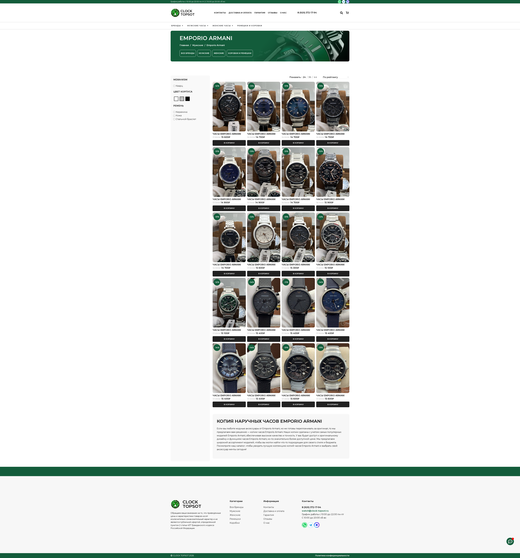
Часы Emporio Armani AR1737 (261, 331)
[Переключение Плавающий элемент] (510, 541)
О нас (283, 13)
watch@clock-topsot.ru (315, 511)
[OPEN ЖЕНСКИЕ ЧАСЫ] (232, 26)
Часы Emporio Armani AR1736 (330, 331)
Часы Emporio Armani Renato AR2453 (296, 396)
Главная (184, 45)
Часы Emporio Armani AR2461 (261, 396)
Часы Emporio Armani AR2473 (227, 396)
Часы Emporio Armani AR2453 (261, 200)
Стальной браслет (186, 119)
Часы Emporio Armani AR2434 (296, 200)
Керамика (181, 112)
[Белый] (176, 98)
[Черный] (187, 98)
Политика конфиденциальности (332, 555)
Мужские (198, 45)
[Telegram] (343, 1)
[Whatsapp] (339, 1)
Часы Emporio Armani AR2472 (261, 135)
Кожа (179, 115)
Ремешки (235, 519)
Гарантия (259, 13)
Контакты (220, 13)
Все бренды (236, 507)
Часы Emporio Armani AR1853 (296, 265)
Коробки (235, 523)
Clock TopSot (188, 12)
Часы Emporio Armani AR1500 (227, 135)
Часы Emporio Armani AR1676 (227, 265)
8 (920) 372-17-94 (307, 12)
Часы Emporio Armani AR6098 (330, 265)
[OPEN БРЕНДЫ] (182, 26)
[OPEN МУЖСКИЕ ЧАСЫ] (208, 26)
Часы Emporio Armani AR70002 (330, 200)
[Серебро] (182, 98)
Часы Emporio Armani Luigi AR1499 (261, 265)
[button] (229, 143)
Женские (235, 515)
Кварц (179, 86)
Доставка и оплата (240, 13)
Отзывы (272, 13)
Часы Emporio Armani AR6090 (227, 331)
